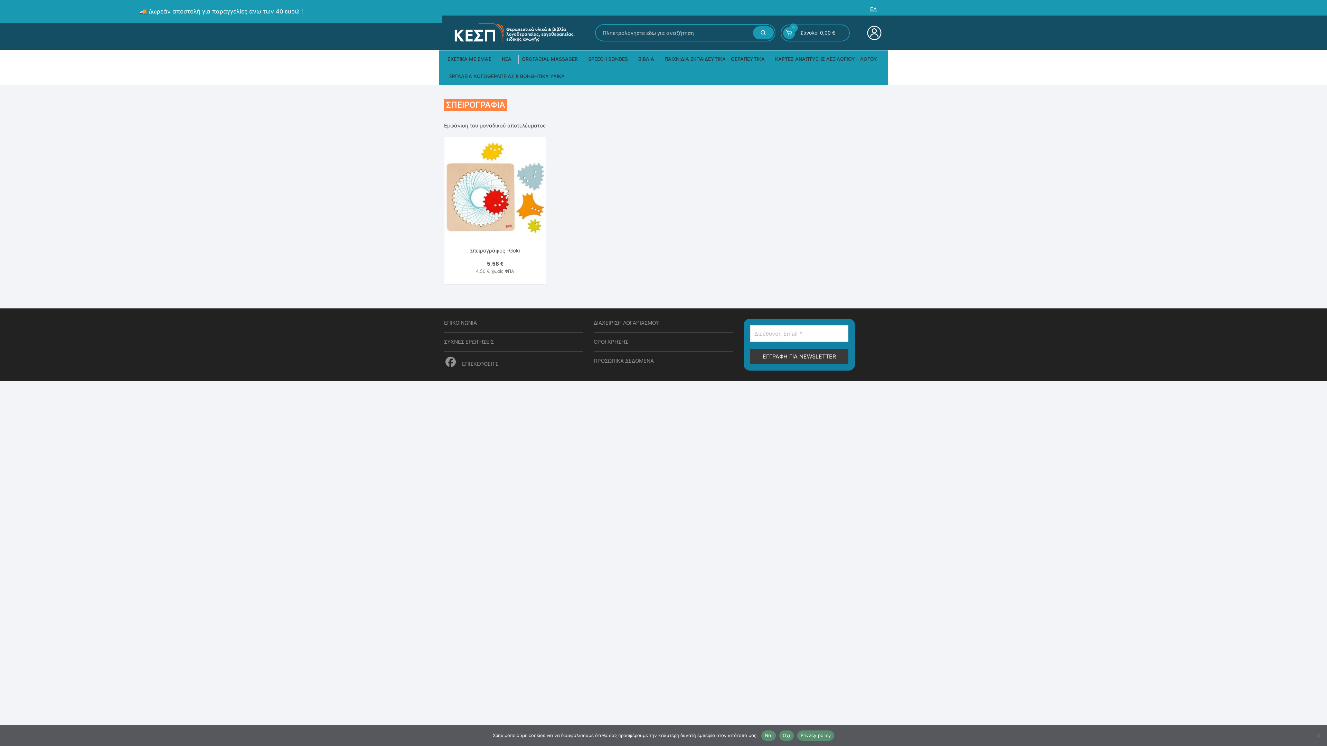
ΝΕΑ (506, 59)
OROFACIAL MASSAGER (550, 59)
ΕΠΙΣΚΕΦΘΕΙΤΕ (480, 364)
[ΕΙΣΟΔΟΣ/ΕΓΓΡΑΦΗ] (873, 33)
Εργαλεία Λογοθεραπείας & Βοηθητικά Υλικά (507, 76)
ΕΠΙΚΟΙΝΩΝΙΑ (460, 322)
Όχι (786, 735)
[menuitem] (873, 9)
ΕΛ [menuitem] (873, 9)
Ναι (768, 735)
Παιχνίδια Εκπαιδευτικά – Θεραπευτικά (715, 59)
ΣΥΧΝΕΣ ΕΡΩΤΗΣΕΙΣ (469, 341)
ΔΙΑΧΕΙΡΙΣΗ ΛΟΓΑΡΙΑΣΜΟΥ (626, 322)
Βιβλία (646, 59)
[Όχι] (1318, 735)
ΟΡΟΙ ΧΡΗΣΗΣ (611, 341)
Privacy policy (816, 735)
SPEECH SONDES (608, 59)
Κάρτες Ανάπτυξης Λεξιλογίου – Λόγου (826, 59)
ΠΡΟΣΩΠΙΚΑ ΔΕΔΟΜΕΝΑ (624, 360)
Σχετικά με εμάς (469, 59)
